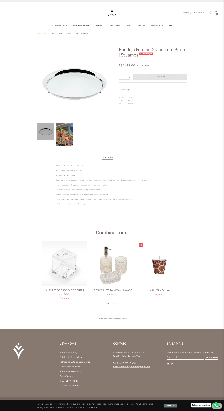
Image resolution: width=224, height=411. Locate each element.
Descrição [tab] (107, 157)
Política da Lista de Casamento (75, 362)
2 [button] (110, 303)
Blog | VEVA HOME (69, 381)
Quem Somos (66, 376)
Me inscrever (211, 357)
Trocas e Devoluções (70, 367)
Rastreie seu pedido (69, 385)
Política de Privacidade (71, 357)
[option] (64, 273)
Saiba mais (91, 407)
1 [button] (108, 303)
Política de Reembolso (71, 371)
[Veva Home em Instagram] (172, 364)
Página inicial (43, 33)
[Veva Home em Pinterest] (168, 364)
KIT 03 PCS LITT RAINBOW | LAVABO (112, 290)
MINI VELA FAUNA (159, 290)
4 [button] (115, 303)
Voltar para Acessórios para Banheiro (113, 319)
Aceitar (170, 406)
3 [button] (113, 303)
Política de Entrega (69, 352)
